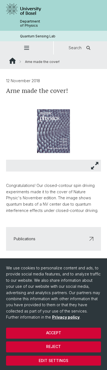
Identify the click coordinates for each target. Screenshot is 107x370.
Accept (53, 332)
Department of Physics (30, 23)
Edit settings (53, 360)
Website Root (12, 61)
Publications (24, 238)
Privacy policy (66, 317)
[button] (26, 47)
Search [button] (75, 47)
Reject (53, 346)
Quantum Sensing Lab (37, 36)
